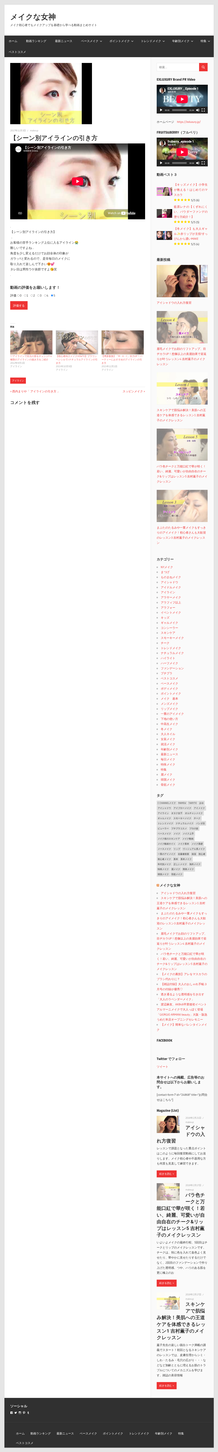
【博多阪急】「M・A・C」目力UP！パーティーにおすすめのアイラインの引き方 (122, 359)
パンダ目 (200, 823)
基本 (176, 859)
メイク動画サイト (166, 843)
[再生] (161, 110)
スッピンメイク (133, 391)
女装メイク (168, 739)
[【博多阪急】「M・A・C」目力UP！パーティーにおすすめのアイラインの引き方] (123, 342)
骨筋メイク (168, 784)
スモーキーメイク (172, 638)
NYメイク (167, 567)
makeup (34, 130)
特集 (203, 41)
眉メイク (166, 774)
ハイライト (168, 658)
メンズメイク (169, 703)
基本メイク (186, 859)
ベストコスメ (17, 52)
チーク (165, 643)
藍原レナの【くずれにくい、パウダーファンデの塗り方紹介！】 (191, 212)
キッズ (165, 617)
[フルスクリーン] (203, 110)
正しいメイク (180, 864)
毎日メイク (168, 759)
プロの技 (193, 828)
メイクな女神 (33, 16)
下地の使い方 (169, 719)
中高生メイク (169, 724)
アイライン (18, 380)
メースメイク (164, 848)
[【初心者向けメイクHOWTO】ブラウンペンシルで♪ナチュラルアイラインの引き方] (77, 342)
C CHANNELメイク (167, 803)
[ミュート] (197, 110)
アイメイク (199, 808)
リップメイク (169, 709)
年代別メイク (164, 864)
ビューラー (163, 828)
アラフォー (168, 607)
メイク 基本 (169, 698)
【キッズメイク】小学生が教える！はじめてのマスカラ (191, 190)
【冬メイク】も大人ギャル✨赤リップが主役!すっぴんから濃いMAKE (191, 234)
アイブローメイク (182, 808)
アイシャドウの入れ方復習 (178, 893)
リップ (177, 848)
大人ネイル (168, 734)
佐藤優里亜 (183, 854)
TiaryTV (193, 803)
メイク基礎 (197, 843)
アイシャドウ (169, 582)
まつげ (165, 572)
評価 (13, 295)
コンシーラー (169, 628)
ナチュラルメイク (172, 653)
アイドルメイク (171, 587)
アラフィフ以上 (171, 602)
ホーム (13, 41)
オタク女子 (176, 813)
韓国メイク (168, 779)
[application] (182, 99)
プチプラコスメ (179, 828)
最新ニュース (63, 41)
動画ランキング (36, 41)
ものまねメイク (171, 577)
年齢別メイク (181, 41)
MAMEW (182, 803)
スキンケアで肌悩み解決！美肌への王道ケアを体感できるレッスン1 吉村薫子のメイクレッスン (182, 903)
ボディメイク (169, 688)
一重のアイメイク (172, 713)
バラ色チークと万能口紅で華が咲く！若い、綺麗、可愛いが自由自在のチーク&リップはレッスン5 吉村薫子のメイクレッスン (181, 1215)
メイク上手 (188, 833)
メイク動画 (187, 838)
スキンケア (168, 632)
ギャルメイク (169, 622)
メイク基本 (183, 843)
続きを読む (165, 1173)
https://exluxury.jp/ (189, 122)
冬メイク (166, 729)
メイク (177, 833)
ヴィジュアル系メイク (194, 848)
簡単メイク (188, 869)
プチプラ (166, 673)
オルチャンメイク (194, 813)
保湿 (194, 854)
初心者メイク (164, 859)
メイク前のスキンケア (169, 838)
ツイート (162, 1066)
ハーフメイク (169, 663)
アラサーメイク (171, 597)
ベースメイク (89, 41)
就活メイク (168, 744)
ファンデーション (172, 668)
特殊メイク (168, 764)
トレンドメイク (151, 41)
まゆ (201, 803)
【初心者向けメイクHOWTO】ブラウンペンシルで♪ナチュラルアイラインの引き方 (77, 359)
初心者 (202, 854)
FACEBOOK (164, 1040)
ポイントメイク (120, 41)
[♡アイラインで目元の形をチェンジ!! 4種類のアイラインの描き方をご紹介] (31, 342)
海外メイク (194, 864)
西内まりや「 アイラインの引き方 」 (36, 391)
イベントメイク (171, 612)
